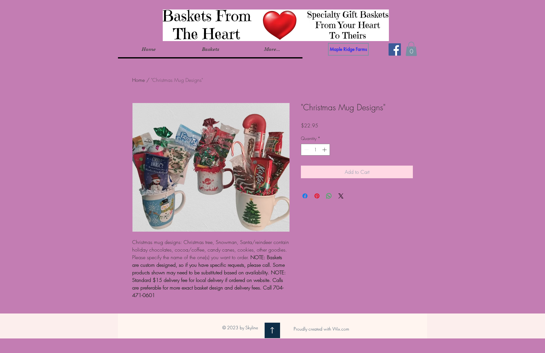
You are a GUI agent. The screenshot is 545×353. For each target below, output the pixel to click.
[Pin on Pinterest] (317, 196)
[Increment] (325, 149)
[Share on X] (341, 196)
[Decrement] (306, 149)
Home (138, 79)
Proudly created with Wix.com (321, 329)
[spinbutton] (315, 149)
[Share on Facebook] (305, 196)
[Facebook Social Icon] (395, 49)
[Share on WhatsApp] (329, 196)
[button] (210, 49)
